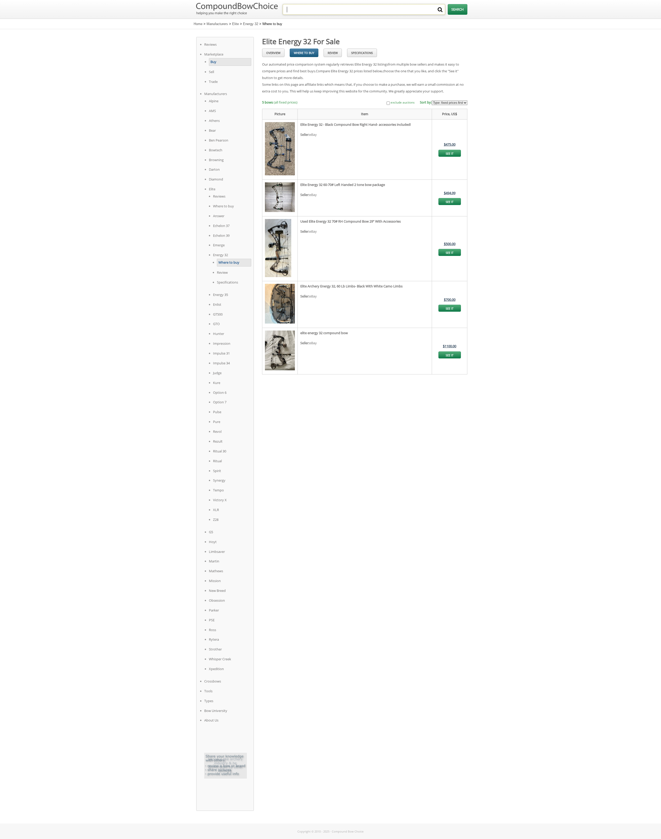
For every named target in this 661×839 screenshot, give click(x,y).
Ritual (217, 461)
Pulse (217, 412)
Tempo (218, 490)
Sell (211, 71)
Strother (215, 649)
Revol (217, 431)
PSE (212, 620)
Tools (208, 691)
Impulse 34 (221, 363)
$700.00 (449, 299)
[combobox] (364, 9)
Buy (213, 61)
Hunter (218, 333)
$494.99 (449, 193)
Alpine (213, 101)
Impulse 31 (221, 353)
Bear (212, 130)
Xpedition (216, 669)
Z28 (215, 519)
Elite (235, 24)
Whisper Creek (220, 659)
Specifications (227, 282)
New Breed (217, 590)
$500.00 (449, 243)
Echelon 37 (221, 225)
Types (208, 701)
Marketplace (213, 54)
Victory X (220, 500)
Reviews (210, 44)
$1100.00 (449, 346)
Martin (214, 561)
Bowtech (215, 150)
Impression (221, 343)
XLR (216, 509)
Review (222, 272)
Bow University (215, 710)
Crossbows (212, 681)
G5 (211, 532)
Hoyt (213, 541)
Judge (217, 373)
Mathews (216, 571)
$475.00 (449, 144)
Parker (214, 610)
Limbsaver (217, 551)
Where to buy (223, 206)
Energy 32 (250, 24)
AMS (212, 110)
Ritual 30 (219, 451)
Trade (213, 81)
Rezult (218, 441)
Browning (216, 160)
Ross (212, 630)
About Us (211, 720)
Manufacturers (217, 24)
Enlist (217, 304)
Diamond (216, 179)
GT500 (218, 314)
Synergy (219, 480)
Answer (218, 216)
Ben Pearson (218, 140)
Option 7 (219, 402)
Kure (216, 382)
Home (198, 24)
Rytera (214, 639)
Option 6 (219, 392)
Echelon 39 (221, 235)
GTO (216, 324)
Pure (216, 421)
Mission (215, 580)
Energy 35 (220, 294)
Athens (214, 120)
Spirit (217, 470)
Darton (214, 169)
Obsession (217, 600)
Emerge (219, 245)
